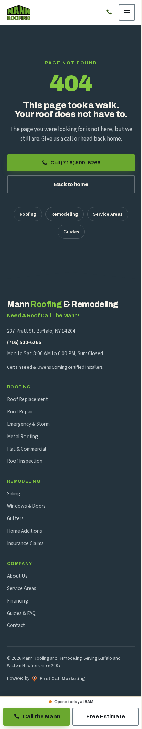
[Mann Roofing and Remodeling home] (18, 12)
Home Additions (24, 531)
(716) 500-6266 (24, 342)
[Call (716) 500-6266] (109, 12)
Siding (13, 493)
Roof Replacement (27, 399)
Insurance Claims (25, 543)
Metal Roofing (22, 436)
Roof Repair (20, 411)
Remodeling (64, 214)
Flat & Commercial (26, 449)
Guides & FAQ (21, 613)
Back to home (71, 184)
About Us (17, 576)
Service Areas (107, 214)
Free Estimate (105, 716)
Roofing (28, 214)
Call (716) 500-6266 (75, 162)
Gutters (15, 518)
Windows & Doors (26, 506)
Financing (17, 601)
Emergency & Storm (28, 424)
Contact (16, 625)
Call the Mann (41, 716)
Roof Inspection (24, 461)
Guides (71, 231)
